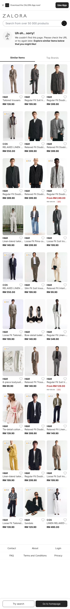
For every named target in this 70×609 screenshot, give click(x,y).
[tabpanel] (35, 298)
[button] (35, 5)
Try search (18, 603)
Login (58, 548)
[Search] (64, 23)
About (35, 548)
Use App (62, 5)
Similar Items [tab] (17, 57)
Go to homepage (51, 603)
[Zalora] (35, 15)
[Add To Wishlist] (21, 97)
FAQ (11, 555)
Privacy (58, 555)
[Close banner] (3, 5)
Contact (11, 548)
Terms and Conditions (35, 555)
